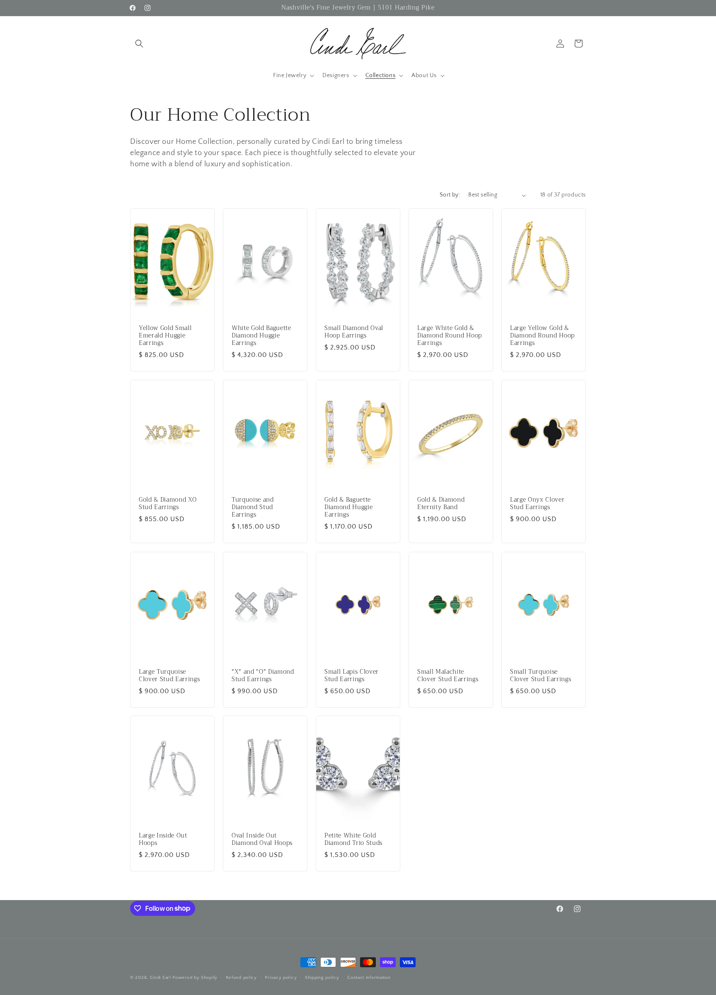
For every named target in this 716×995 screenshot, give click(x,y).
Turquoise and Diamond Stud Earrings (253, 507)
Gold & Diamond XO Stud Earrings (167, 503)
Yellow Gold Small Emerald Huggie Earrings (165, 336)
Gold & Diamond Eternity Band (440, 503)
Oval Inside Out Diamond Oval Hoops (262, 839)
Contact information (368, 977)
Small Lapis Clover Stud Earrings (351, 675)
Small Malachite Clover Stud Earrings (447, 675)
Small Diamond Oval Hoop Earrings (353, 332)
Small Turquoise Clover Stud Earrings (540, 675)
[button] (139, 43)
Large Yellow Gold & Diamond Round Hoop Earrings (542, 336)
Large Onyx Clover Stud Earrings (537, 503)
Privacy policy (281, 977)
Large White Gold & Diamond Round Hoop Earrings (449, 336)
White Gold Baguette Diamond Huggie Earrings (261, 336)
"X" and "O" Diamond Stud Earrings (263, 675)
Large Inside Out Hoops (163, 839)
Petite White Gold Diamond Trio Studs (353, 839)
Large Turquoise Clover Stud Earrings (169, 675)
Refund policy (241, 977)
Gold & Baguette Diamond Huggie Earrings (348, 507)
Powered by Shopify (195, 977)
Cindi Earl (160, 977)
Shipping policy (322, 977)
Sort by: (450, 195)
